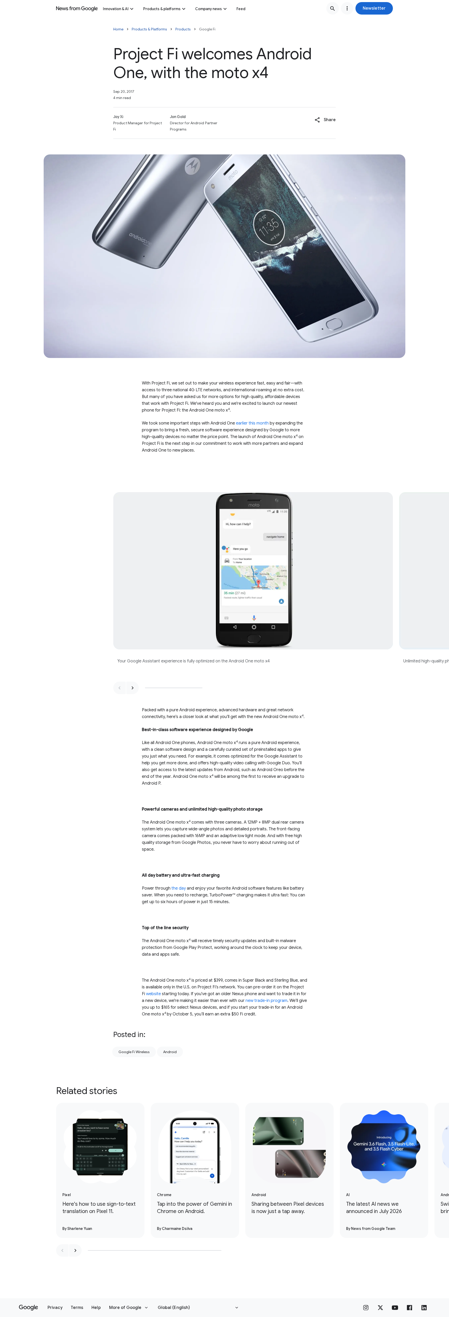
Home (118, 29)
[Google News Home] (77, 8)
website (153, 993)
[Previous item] (119, 688)
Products (183, 29)
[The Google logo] (28, 1308)
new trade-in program (266, 1000)
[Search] (332, 8)
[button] (374, 8)
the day (178, 888)
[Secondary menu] (347, 8)
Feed (240, 8)
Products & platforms (162, 8)
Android (170, 1051)
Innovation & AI (116, 8)
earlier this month (252, 423)
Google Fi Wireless (134, 1051)
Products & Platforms (149, 29)
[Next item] (132, 688)
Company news (208, 8)
